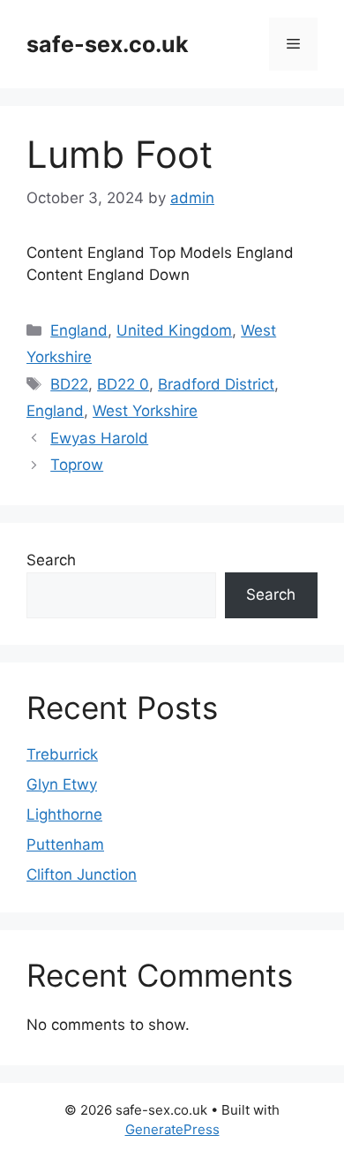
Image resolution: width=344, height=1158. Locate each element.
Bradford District (216, 384)
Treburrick (62, 754)
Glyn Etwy (61, 784)
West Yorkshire (145, 411)
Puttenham (65, 844)
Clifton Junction (81, 874)
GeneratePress (172, 1129)
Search (51, 560)
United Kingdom (174, 330)
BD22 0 (123, 384)
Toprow (76, 464)
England (79, 330)
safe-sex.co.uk (107, 44)
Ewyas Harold (99, 438)
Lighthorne (64, 814)
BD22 (69, 384)
